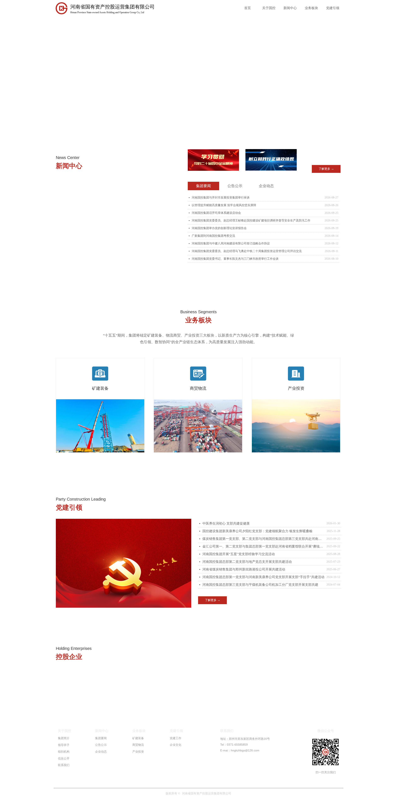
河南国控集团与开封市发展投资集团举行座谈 (221, 197)
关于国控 (268, 8)
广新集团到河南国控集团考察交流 (213, 235)
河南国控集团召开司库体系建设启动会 (216, 212)
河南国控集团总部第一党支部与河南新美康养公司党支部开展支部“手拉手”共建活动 (263, 577)
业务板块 (311, 8)
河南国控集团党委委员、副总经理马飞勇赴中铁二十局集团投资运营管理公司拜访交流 (247, 251)
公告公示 (234, 186)
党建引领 (332, 8)
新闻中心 (290, 8)
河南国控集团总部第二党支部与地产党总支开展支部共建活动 (247, 561)
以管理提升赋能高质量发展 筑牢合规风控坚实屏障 (224, 205)
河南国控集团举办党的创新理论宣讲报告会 (219, 228)
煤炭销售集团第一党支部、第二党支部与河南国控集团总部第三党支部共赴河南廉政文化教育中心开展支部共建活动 (263, 538)
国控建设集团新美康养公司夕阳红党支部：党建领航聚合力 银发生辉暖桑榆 (257, 531)
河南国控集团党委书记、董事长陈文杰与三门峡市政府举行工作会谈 (235, 258)
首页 (247, 8)
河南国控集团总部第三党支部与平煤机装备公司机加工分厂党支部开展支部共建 (260, 584)
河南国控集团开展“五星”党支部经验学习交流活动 (238, 554)
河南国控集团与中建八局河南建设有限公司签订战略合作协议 (231, 243)
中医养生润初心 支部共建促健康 (226, 523)
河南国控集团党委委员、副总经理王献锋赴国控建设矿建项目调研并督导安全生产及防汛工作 (251, 220)
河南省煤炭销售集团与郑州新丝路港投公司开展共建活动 (243, 569)
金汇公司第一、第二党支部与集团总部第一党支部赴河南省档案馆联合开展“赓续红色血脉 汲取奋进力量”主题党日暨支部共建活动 (263, 546)
